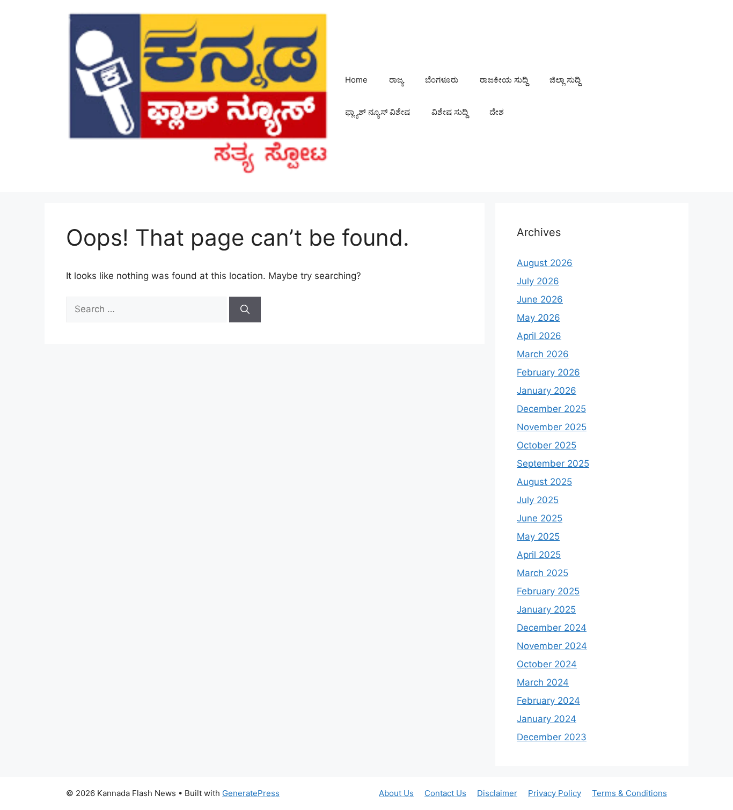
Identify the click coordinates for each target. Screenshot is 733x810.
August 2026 (545, 262)
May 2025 (538, 536)
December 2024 (552, 627)
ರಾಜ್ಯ (396, 80)
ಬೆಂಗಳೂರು (441, 80)
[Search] (245, 309)
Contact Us (445, 793)
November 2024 (552, 645)
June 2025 (539, 518)
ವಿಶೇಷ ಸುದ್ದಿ (449, 112)
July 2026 (538, 281)
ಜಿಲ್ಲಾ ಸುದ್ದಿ (565, 80)
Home (356, 80)
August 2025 (544, 481)
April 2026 (539, 335)
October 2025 (546, 445)
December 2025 (551, 408)
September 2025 (553, 463)
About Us (396, 793)
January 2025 (546, 609)
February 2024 (548, 700)
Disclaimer (497, 793)
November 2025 (552, 427)
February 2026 (548, 372)
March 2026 (543, 354)
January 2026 (546, 390)
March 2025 (542, 573)
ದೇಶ (496, 112)
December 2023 (552, 737)
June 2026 (540, 299)
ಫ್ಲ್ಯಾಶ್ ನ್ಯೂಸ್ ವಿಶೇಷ (377, 112)
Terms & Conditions (629, 793)
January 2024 (546, 718)
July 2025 (538, 500)
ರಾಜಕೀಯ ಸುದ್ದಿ (504, 80)
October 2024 (547, 664)
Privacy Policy (554, 793)
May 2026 (538, 317)
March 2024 (543, 682)
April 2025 (539, 554)
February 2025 (548, 591)
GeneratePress (251, 793)
